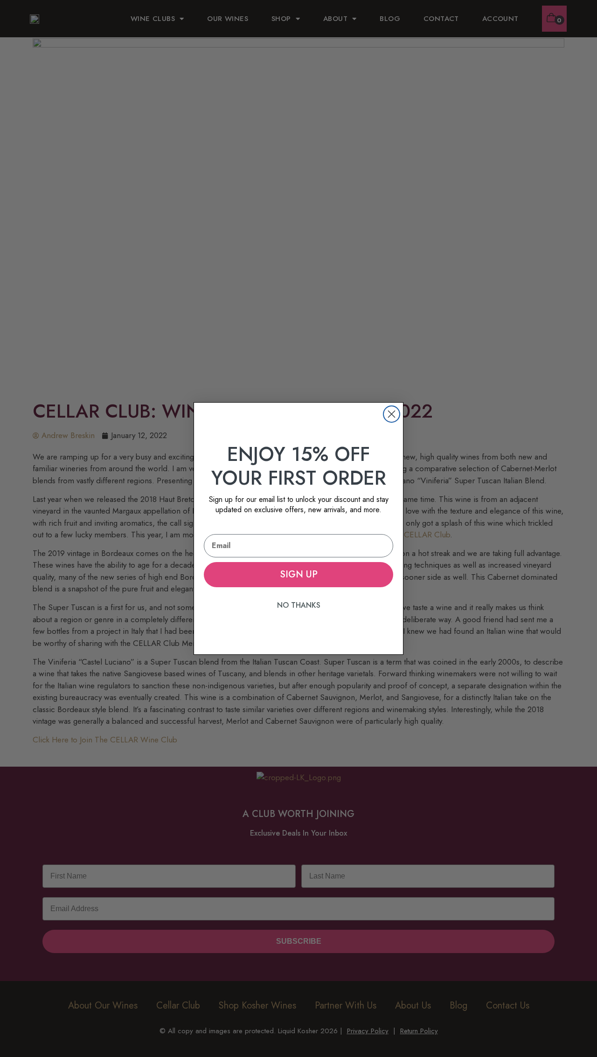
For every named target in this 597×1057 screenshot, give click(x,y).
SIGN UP (299, 574)
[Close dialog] (391, 414)
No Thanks (298, 605)
